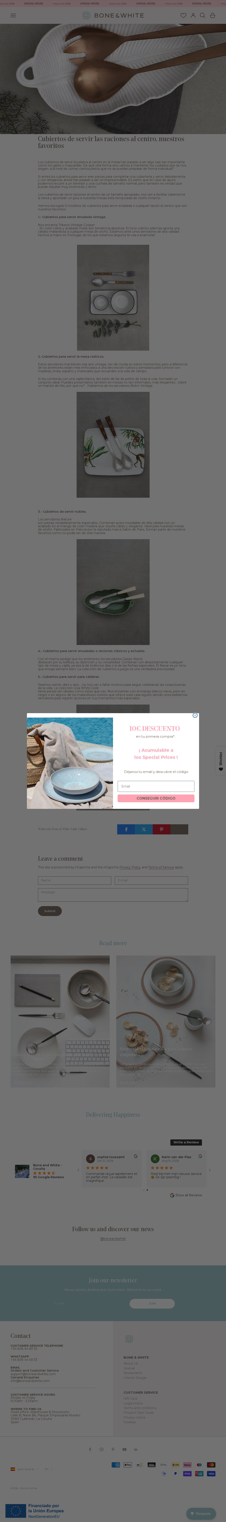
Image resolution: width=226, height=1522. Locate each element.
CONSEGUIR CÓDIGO (156, 798)
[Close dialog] (195, 715)
